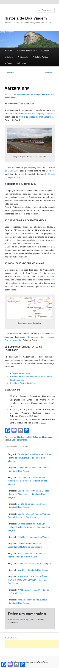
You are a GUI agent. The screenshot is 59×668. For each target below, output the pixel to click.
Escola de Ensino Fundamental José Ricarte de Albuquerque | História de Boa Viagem (29, 457)
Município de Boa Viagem (30, 113)
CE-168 (50, 276)
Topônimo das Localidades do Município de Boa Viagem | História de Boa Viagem (27, 480)
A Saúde (9, 63)
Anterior (9, 72)
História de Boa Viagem (26, 18)
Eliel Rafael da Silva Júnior (40, 437)
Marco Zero (13, 170)
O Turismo (21, 63)
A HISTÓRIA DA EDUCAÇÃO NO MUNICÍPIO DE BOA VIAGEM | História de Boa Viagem (28, 580)
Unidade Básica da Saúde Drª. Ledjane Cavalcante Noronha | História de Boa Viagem (29, 527)
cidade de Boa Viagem (40, 116)
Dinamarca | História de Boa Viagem (34, 563)
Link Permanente (19, 439)
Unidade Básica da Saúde (23, 383)
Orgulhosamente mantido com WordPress (29, 662)
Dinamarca (33, 336)
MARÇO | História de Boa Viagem (33, 569)
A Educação (23, 56)
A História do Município (27, 50)
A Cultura (9, 56)
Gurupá (8, 340)
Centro (22, 116)
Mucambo (16, 340)
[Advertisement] (32, 644)
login (28, 619)
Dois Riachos (47, 336)
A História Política (40, 56)
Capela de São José (21, 373)
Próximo (50, 72)
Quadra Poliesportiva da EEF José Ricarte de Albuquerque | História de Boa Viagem (28, 494)
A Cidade (45, 50)
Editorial (8, 50)
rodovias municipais (20, 283)
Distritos (21, 437)
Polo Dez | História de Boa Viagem (33, 536)
